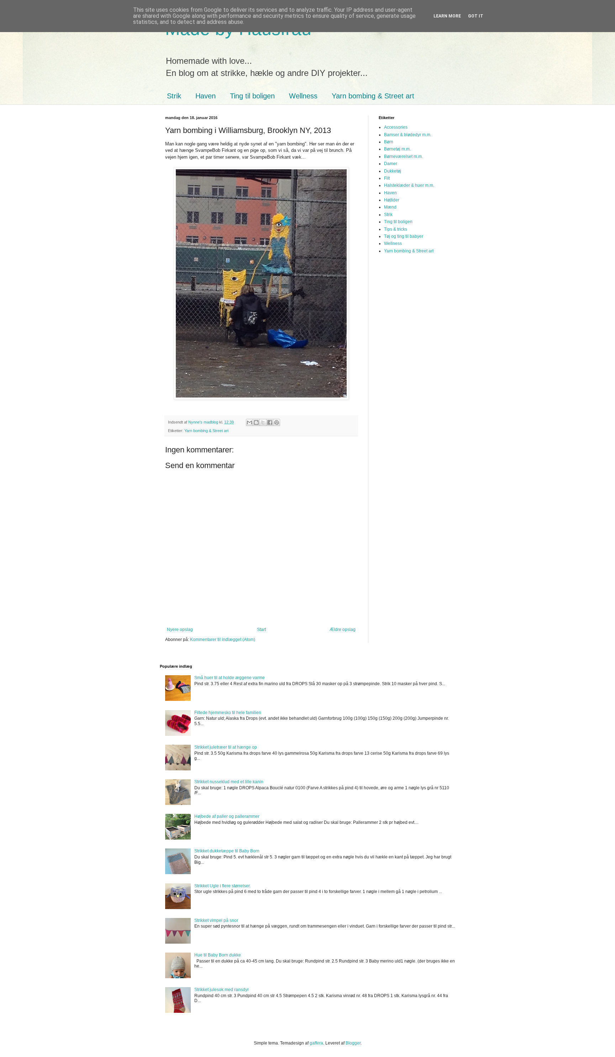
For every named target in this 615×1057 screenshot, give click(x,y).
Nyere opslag (180, 629)
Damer (390, 163)
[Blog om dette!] (256, 422)
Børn (388, 141)
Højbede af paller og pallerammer (226, 816)
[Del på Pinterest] (276, 422)
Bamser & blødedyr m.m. (407, 134)
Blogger (353, 1043)
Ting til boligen (252, 96)
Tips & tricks (395, 229)
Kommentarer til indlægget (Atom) (222, 639)
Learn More (447, 16)
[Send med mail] (249, 422)
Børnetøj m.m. (397, 149)
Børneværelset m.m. (403, 156)
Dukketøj (392, 171)
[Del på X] (263, 422)
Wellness (303, 96)
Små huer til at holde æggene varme (229, 677)
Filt (387, 178)
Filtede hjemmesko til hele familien (227, 712)
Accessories (396, 127)
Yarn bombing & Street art (373, 96)
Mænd (390, 207)
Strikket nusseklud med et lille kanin (228, 781)
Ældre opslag (343, 629)
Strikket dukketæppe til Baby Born (226, 850)
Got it (475, 16)
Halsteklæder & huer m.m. (409, 185)
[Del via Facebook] (269, 422)
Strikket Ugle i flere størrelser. (222, 885)
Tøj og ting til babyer (403, 236)
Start (261, 629)
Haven (205, 96)
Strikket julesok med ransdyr (221, 989)
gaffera (316, 1043)
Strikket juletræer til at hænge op (225, 747)
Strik (174, 96)
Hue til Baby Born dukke (217, 955)
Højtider (391, 199)
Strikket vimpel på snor (216, 920)
